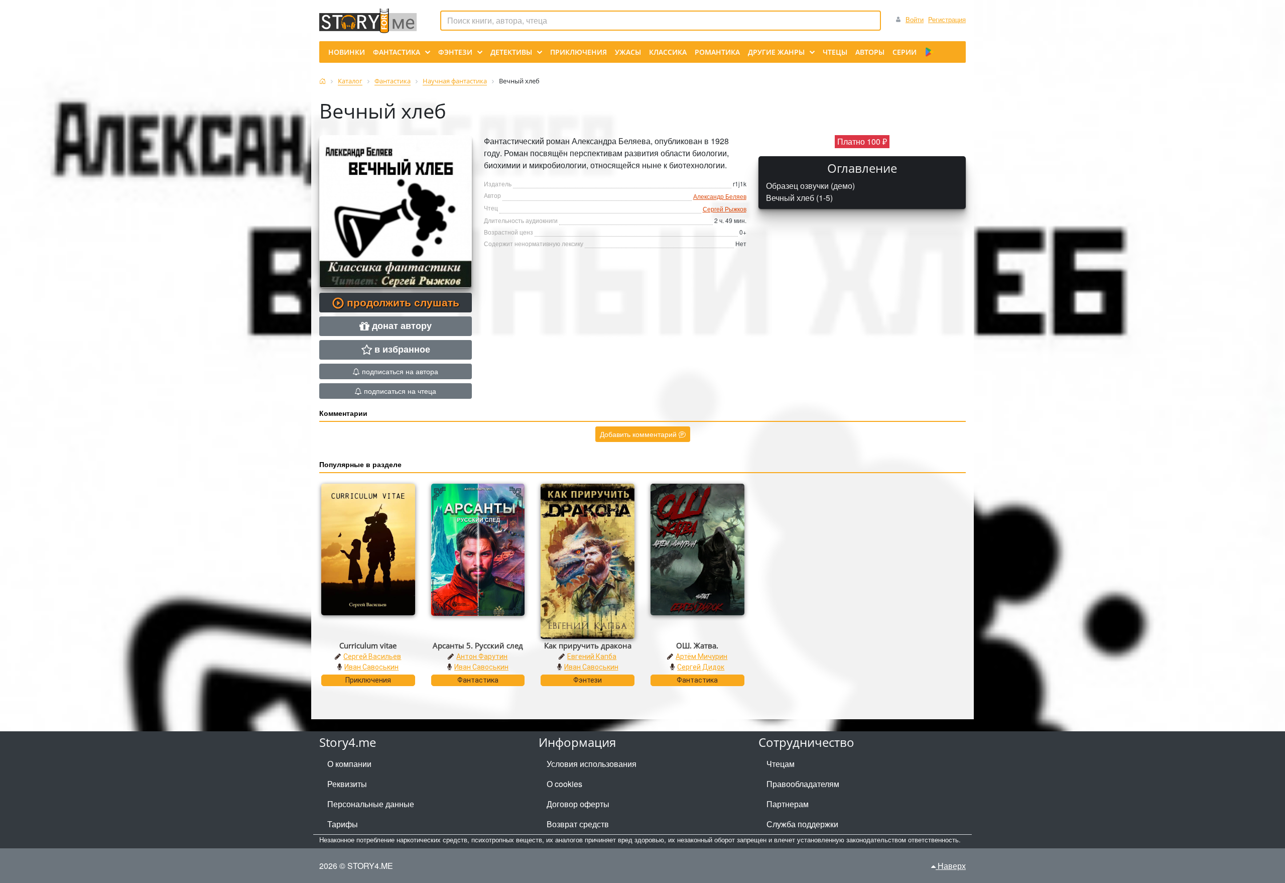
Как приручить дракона (587, 645)
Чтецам (780, 763)
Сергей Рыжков (724, 208)
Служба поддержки (802, 824)
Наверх (951, 865)
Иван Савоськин (371, 667)
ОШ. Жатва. (697, 645)
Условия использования (591, 763)
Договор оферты (578, 804)
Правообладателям (802, 784)
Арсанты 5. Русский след (478, 645)
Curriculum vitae (368, 645)
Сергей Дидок (700, 667)
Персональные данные (370, 804)
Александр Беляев (719, 196)
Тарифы (342, 824)
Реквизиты (347, 784)
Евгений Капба (591, 656)
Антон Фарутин (481, 656)
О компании (349, 763)
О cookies (564, 784)
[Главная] (322, 81)
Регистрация (947, 19)
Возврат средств (578, 824)
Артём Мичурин (701, 656)
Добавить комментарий (639, 434)
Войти (915, 19)
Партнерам (787, 804)
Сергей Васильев (372, 656)
